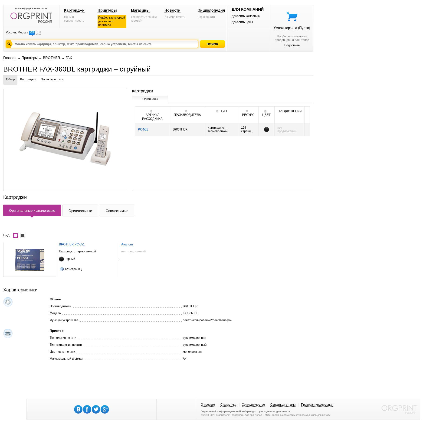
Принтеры (107, 10)
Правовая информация (317, 404)
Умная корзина (292, 28)
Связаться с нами (282, 404)
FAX (69, 58)
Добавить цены (242, 22)
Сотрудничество (253, 404)
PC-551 (143, 129)
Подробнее (292, 45)
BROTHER (51, 58)
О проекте (208, 404)
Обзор (10, 79)
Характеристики (52, 79)
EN (38, 32)
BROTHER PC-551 (72, 244)
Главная (9, 58)
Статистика (228, 404)
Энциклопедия (211, 10)
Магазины (140, 10)
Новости (172, 10)
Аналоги (127, 244)
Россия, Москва (17, 32)
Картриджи (74, 10)
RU (32, 32)
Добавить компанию (246, 16)
